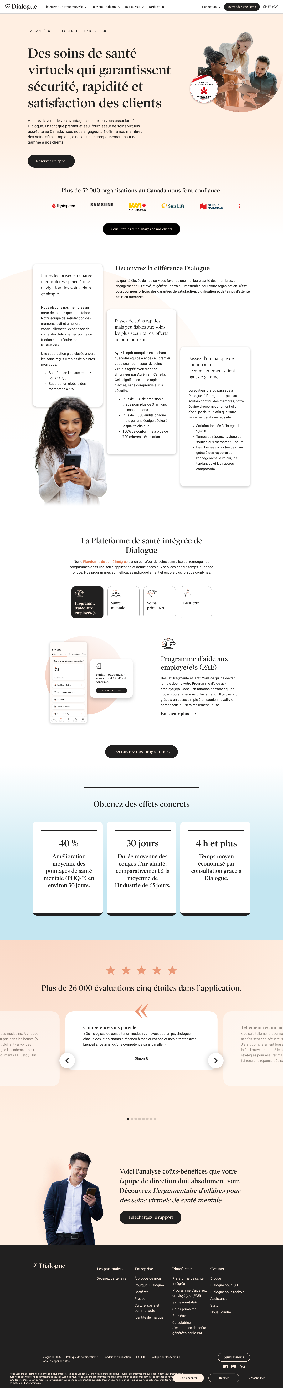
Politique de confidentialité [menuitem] (82, 1357)
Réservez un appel (51, 161)
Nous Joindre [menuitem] (220, 1312)
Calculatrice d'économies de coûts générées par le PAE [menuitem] (189, 1328)
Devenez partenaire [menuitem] (111, 1279)
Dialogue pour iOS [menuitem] (224, 1285)
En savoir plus (175, 713)
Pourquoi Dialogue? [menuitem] (149, 1285)
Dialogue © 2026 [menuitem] (51, 1357)
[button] (67, 1060)
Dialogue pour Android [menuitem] (227, 1292)
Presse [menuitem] (140, 1299)
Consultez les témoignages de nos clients (141, 229)
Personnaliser (256, 1378)
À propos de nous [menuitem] (148, 1279)
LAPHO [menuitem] (140, 1357)
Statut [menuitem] (215, 1305)
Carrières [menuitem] (141, 1292)
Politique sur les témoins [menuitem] (165, 1357)
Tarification (156, 7)
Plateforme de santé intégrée (105, 562)
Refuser (224, 1378)
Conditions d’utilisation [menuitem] (117, 1357)
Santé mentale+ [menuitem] (184, 1302)
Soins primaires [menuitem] (184, 1309)
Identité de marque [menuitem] (149, 1317)
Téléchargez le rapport (150, 1217)
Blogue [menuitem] (215, 1279)
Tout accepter (188, 1378)
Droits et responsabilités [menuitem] (55, 1361)
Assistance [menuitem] (219, 1299)
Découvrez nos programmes (141, 752)
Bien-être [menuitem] (179, 1316)
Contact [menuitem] (217, 1268)
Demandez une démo (242, 7)
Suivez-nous (234, 1357)
